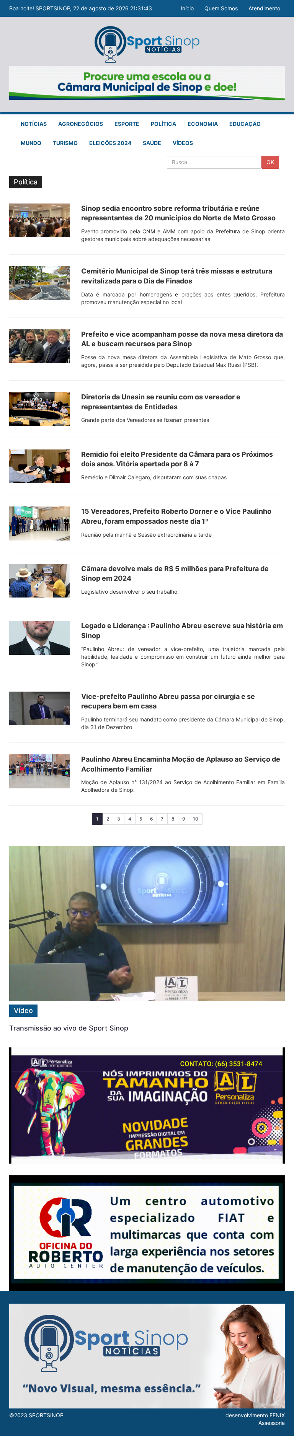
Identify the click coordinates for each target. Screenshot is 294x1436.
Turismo (65, 143)
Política (163, 123)
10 (195, 819)
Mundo (31, 143)
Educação (245, 123)
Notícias (34, 123)
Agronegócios (80, 123)
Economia (203, 123)
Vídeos (183, 143)
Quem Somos (221, 8)
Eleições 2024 (110, 143)
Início (187, 8)
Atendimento (264, 8)
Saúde (152, 143)
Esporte (126, 123)
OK (270, 162)
